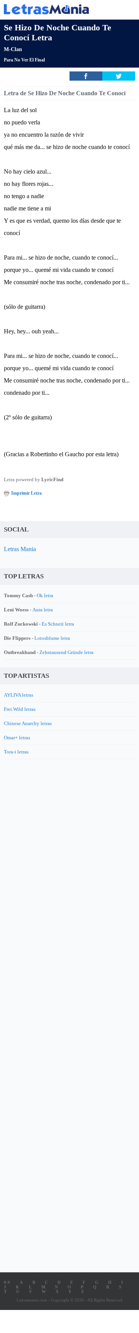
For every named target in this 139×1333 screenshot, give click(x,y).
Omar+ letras (17, 737)
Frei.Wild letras (20, 709)
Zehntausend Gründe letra (66, 652)
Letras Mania (20, 549)
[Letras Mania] (58, 9)
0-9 (7, 1282)
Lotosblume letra (52, 638)
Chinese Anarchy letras (28, 723)
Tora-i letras (16, 752)
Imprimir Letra (26, 493)
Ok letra (45, 595)
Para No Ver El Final (24, 60)
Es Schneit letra (58, 624)
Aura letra (42, 610)
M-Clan (13, 49)
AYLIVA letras (18, 695)
